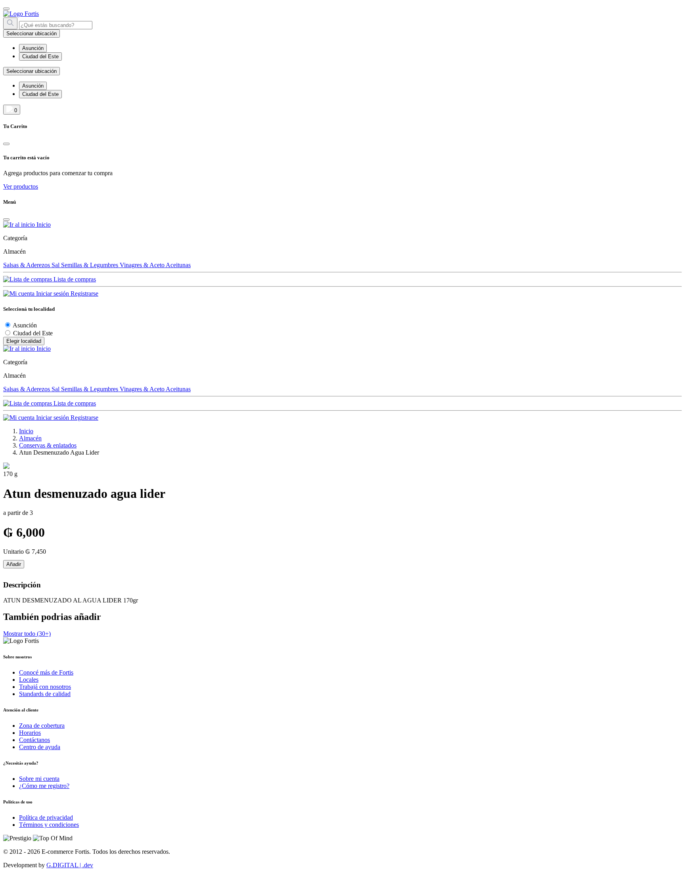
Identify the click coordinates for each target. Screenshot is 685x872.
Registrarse (84, 293)
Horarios (30, 732)
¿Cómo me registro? (44, 785)
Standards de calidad (45, 693)
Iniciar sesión (52, 293)
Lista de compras (74, 279)
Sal (56, 265)
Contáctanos (34, 739)
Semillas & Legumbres (90, 265)
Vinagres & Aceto (143, 265)
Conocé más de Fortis (46, 672)
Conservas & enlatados (48, 445)
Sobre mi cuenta (39, 778)
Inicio (43, 224)
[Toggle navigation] (6, 9)
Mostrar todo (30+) (27, 633)
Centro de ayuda (39, 747)
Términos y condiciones (49, 824)
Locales (28, 679)
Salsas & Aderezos (27, 265)
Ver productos (20, 186)
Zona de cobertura (42, 725)
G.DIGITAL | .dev (69, 865)
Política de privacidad (46, 817)
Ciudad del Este (33, 333)
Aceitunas (178, 265)
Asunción (25, 325)
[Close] (6, 144)
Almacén (30, 438)
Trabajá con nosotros (45, 686)
